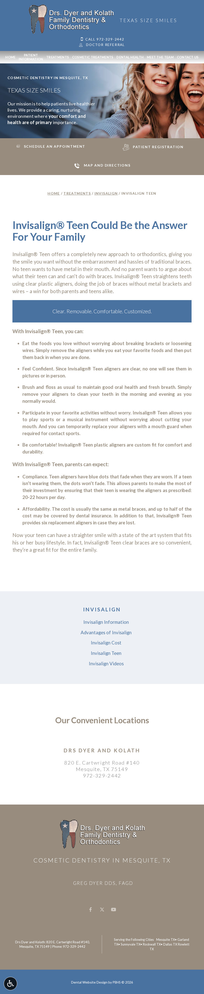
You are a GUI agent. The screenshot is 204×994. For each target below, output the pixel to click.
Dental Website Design (89, 982)
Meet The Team (160, 57)
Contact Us (188, 57)
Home (10, 57)
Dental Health (130, 57)
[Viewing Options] (10, 983)
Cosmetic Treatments (92, 57)
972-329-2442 (102, 775)
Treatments (57, 57)
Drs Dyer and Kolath (102, 750)
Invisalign (106, 193)
